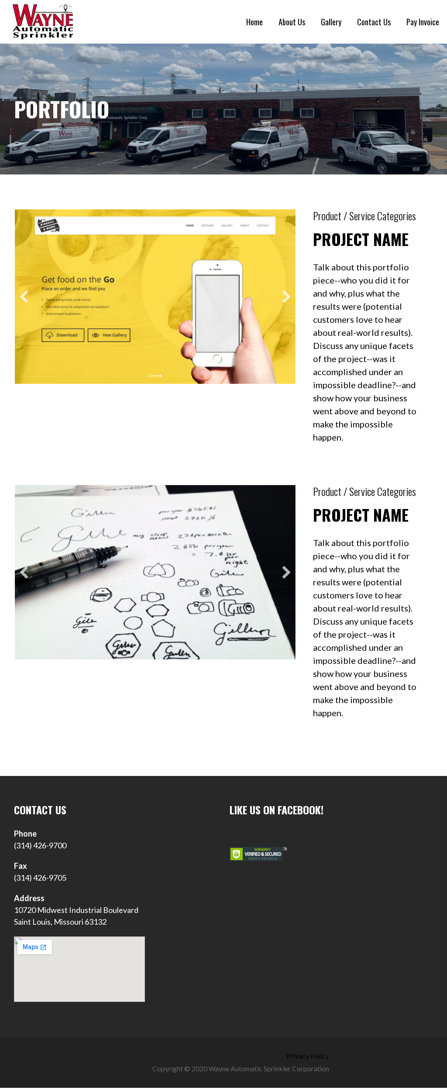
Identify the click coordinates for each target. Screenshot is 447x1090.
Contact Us (374, 21)
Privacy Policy (307, 1056)
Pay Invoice (422, 21)
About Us (292, 21)
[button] (24, 297)
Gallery (331, 21)
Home (254, 21)
